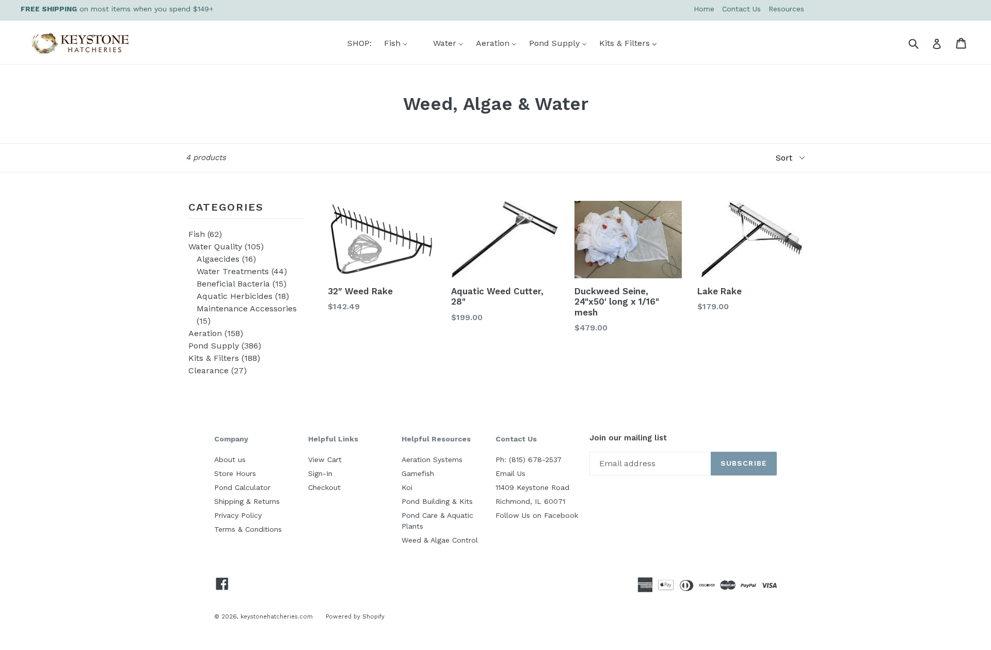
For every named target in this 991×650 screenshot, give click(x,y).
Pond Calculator (242, 487)
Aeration (215, 333)
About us (230, 459)
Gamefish (418, 473)
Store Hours (235, 473)
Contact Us (741, 9)
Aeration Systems (432, 459)
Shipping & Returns (247, 501)
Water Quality (226, 246)
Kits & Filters (224, 358)
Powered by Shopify (355, 616)
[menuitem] (353, 43)
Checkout (324, 487)
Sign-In (320, 473)
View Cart (325, 459)
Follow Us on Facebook (537, 515)
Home (704, 9)
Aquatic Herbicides (243, 296)
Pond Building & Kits (437, 501)
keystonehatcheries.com (277, 616)
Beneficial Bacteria (241, 284)
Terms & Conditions (248, 529)
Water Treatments (242, 271)
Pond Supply (224, 346)
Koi (407, 487)
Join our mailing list (628, 438)
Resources (786, 9)
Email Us (510, 473)
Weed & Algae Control (440, 540)
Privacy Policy (238, 515)
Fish (205, 234)
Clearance (217, 370)
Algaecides (226, 259)
